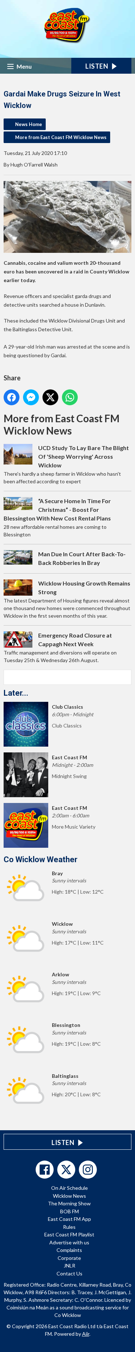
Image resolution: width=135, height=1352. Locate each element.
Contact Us (69, 1273)
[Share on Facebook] (11, 397)
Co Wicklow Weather (40, 859)
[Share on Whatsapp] (70, 397)
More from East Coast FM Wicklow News (61, 137)
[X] (66, 1170)
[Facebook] (45, 1170)
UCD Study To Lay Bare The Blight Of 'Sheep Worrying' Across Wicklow (83, 456)
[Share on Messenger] (31, 397)
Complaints (69, 1250)
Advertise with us (69, 1242)
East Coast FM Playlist (69, 1234)
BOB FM (69, 1211)
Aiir (85, 1334)
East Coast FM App (69, 1219)
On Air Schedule (69, 1188)
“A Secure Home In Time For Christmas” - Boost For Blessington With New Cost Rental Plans (57, 509)
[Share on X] (50, 397)
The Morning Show (69, 1203)
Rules (69, 1227)
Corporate (69, 1258)
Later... (16, 692)
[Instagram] (88, 1170)
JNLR (69, 1265)
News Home (28, 124)
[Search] (125, 677)
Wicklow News (69, 1196)
